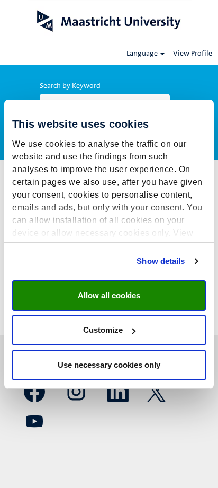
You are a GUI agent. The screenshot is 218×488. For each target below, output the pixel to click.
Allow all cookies (109, 295)
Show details (161, 260)
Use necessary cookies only (109, 364)
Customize (103, 329)
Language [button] (142, 53)
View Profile (192, 53)
